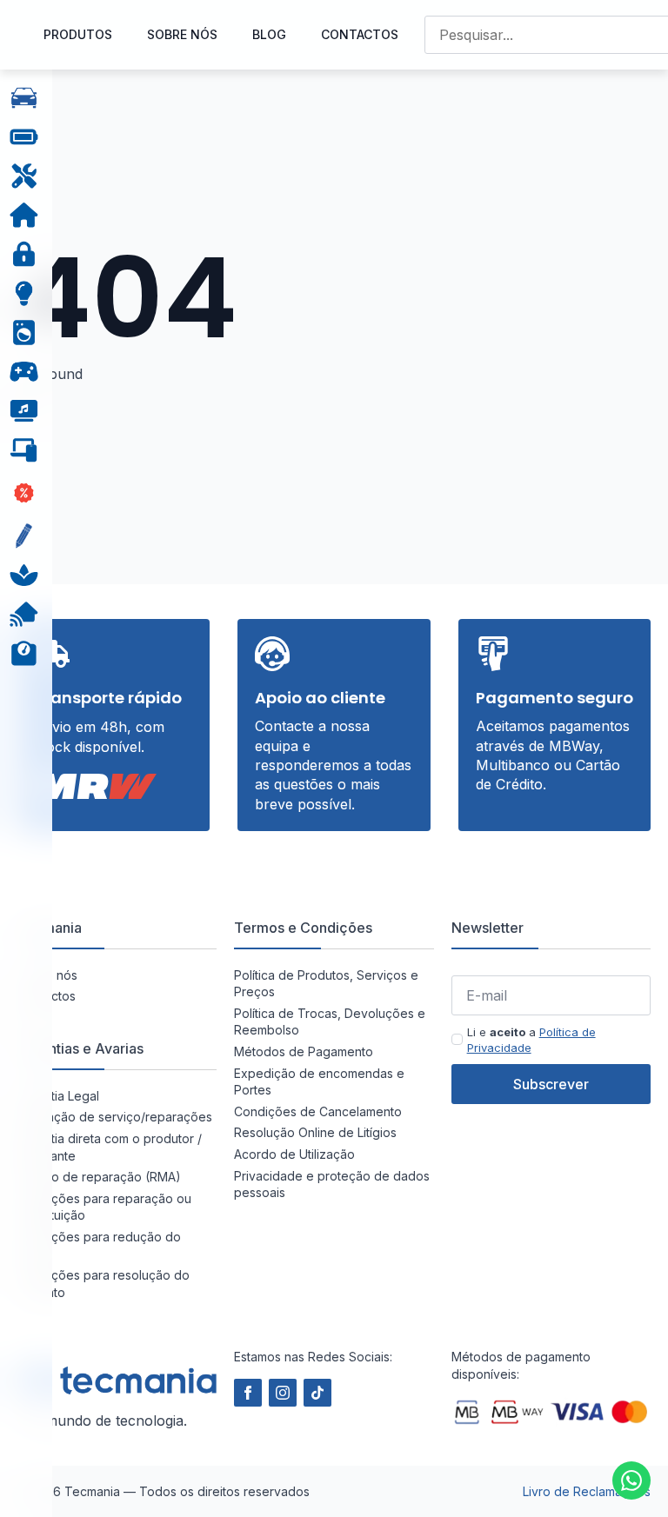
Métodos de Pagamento (303, 1051)
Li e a (531, 1040)
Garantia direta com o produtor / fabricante (109, 1147)
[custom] (631, 1480)
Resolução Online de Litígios (315, 1132)
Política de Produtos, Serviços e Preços (326, 984)
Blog (269, 34)
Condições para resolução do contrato (103, 1283)
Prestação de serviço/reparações (114, 1116)
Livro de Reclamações (587, 1491)
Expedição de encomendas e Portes (319, 1082)
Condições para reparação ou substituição (104, 1207)
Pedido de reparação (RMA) (99, 1176)
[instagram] (283, 1393)
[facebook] (248, 1393)
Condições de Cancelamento (318, 1111)
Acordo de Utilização (294, 1154)
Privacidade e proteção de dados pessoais (332, 1184)
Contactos (359, 34)
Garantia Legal (58, 1095)
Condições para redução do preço (99, 1245)
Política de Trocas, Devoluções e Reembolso (329, 1022)
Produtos (77, 34)
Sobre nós (182, 34)
